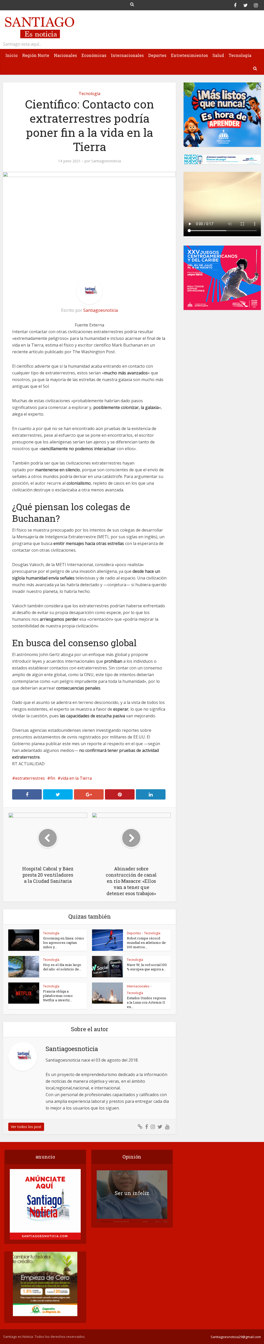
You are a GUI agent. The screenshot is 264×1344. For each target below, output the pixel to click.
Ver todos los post (26, 1126)
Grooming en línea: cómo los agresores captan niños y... (63, 942)
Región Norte (35, 55)
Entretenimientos (189, 55)
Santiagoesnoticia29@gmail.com (236, 1336)
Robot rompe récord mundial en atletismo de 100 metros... (146, 942)
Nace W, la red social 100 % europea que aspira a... (147, 966)
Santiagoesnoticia (106, 161)
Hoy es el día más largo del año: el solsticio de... (62, 966)
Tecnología (240, 55)
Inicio (11, 55)
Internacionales (127, 55)
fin (52, 778)
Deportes (157, 55)
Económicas (93, 55)
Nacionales (65, 55)
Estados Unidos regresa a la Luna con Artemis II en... (146, 1002)
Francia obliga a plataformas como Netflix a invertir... (58, 995)
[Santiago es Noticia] (39, 27)
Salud (218, 55)
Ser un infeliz (132, 1193)
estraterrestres (30, 778)
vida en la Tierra (76, 778)
